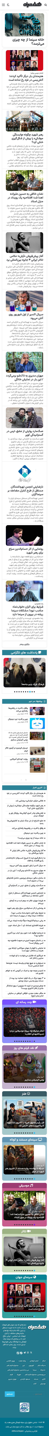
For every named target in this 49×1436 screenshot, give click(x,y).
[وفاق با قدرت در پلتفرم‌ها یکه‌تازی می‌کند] (37, 711)
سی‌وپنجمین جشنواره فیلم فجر (35, 1374)
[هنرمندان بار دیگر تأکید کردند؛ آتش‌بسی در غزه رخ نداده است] (24, 60)
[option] (24, 672)
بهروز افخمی (10, 1361)
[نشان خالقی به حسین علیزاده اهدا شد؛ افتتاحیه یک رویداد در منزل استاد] (24, 180)
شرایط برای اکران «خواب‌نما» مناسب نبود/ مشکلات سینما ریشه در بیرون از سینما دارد (27, 610)
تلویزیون (31, 1365)
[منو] (3, 6)
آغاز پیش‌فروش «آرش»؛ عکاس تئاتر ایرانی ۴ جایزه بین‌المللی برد (24, 258)
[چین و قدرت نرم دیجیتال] (37, 723)
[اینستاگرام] (27, 1352)
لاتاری (43, 1379)
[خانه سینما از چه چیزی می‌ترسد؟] (24, 24)
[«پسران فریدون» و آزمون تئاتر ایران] (37, 751)
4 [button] (28, 692)
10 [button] (14, 691)
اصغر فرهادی (34, 1361)
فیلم (11, 1374)
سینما (34, 1370)
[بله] (21, 1353)
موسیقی (42, 1384)
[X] (31, 1352)
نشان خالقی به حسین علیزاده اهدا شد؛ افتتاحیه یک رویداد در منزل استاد (25, 198)
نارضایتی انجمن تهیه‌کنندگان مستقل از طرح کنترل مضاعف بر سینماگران (25, 490)
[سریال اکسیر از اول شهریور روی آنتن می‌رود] (24, 301)
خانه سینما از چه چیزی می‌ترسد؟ (28, 41)
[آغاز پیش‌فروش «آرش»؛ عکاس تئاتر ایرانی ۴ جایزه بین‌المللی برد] (24, 242)
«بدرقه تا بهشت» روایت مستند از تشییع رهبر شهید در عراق (24, 1170)
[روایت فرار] (24, 672)
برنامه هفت (22, 1361)
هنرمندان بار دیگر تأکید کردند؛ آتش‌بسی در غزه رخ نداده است (26, 78)
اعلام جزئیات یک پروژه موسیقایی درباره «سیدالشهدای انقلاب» (27, 1032)
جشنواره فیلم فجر (13, 1365)
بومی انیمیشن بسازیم (19, 739)
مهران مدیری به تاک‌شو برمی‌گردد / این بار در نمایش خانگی (24, 378)
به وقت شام (41, 1365)
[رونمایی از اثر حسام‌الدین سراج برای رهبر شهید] (24, 535)
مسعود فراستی (25, 1379)
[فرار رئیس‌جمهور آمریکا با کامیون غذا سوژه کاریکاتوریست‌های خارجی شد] (24, 1114)
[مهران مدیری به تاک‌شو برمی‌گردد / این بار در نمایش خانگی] (24, 362)
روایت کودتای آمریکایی (19, 759)
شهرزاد (19, 1374)
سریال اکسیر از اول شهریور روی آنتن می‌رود (26, 316)
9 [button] (16, 691)
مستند (36, 1379)
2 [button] (32, 691)
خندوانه (42, 1370)
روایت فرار (39, 684)
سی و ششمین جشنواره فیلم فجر (18, 1370)
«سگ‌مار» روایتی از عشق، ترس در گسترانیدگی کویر (25, 433)
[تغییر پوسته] (8, 6)
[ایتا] (18, 1353)
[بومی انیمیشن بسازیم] (37, 736)
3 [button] (29, 691)
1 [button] (34, 691)
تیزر (23, 1365)
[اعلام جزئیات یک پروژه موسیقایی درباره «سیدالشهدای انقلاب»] (24, 1022)
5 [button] (25, 691)
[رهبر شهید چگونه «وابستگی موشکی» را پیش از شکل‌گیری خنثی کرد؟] (24, 121)
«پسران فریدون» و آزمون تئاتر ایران (16, 749)
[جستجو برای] (45, 6)
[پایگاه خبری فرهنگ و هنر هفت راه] (32, 5)
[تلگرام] (24, 1352)
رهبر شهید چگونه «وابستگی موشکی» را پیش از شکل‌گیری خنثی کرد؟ (27, 138)
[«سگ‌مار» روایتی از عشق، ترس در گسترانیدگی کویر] (24, 417)
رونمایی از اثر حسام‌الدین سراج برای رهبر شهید (26, 551)
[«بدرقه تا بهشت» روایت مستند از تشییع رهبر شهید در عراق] (24, 1159)
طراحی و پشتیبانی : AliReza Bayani (24, 1431)
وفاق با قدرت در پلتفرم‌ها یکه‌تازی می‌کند (18, 709)
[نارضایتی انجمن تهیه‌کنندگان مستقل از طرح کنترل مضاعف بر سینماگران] (24, 473)
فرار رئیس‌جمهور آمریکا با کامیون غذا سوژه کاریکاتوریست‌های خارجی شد (25, 1124)
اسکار (43, 1361)
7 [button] (21, 691)
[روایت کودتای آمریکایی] (37, 765)
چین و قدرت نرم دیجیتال (18, 719)
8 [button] (19, 691)
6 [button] (23, 691)
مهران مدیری (12, 1379)
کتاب (34, 1384)
